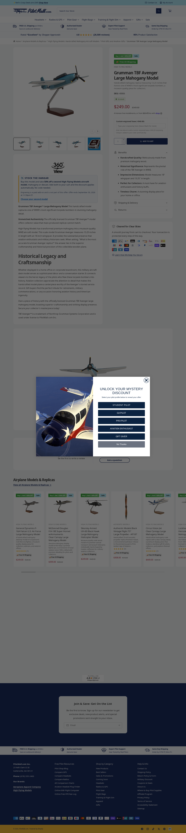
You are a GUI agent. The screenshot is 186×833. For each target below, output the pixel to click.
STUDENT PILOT (121, 405)
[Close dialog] (146, 380)
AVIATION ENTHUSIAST (121, 429)
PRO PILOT (121, 421)
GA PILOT (121, 413)
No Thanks (121, 444)
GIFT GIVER (121, 436)
